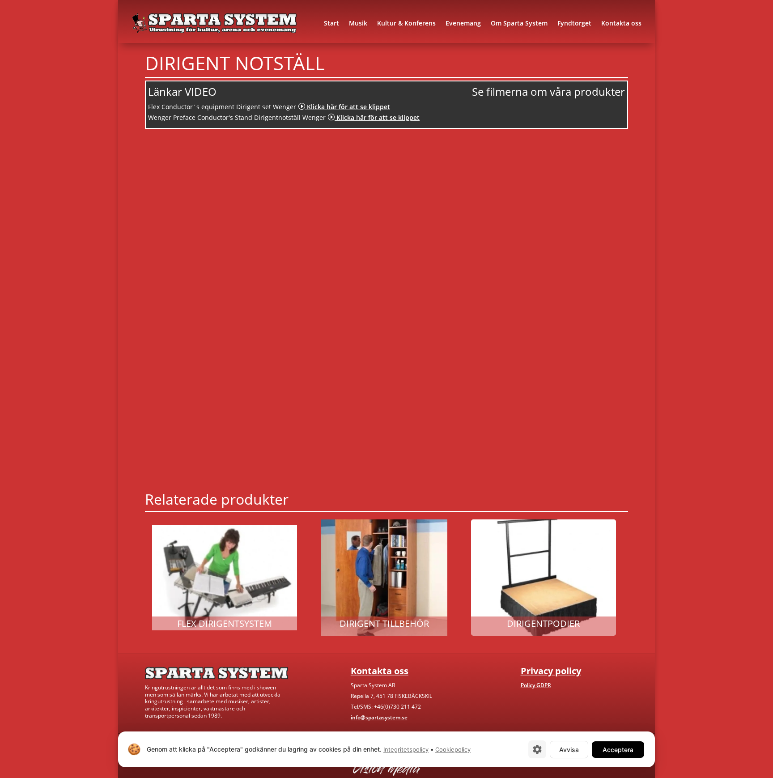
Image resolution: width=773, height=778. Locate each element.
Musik (358, 23)
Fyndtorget (574, 23)
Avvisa (569, 749)
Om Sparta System (519, 23)
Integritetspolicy (406, 749)
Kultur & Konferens (406, 23)
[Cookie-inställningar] (537, 749)
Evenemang (463, 23)
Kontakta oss (621, 23)
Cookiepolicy (453, 749)
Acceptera (618, 749)
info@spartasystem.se (379, 717)
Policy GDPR (536, 685)
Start (331, 23)
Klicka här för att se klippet (344, 106)
